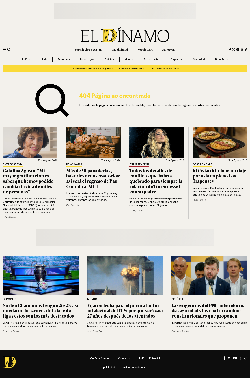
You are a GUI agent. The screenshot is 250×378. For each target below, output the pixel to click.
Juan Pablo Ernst (95, 331)
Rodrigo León (72, 205)
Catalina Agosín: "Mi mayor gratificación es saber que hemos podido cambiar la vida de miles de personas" (28, 181)
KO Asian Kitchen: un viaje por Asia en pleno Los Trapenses (219, 175)
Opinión (109, 59)
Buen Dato (221, 59)
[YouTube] (237, 49)
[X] (229, 358)
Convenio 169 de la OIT (132, 68)
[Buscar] (9, 49)
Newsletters (145, 49)
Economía (64, 59)
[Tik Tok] (245, 358)
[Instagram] (242, 49)
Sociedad (199, 59)
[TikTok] (246, 49)
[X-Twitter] (233, 49)
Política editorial (149, 358)
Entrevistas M (13, 164)
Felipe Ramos (9, 217)
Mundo (129, 59)
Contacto (124, 358)
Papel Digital (120, 49)
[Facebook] (230, 49)
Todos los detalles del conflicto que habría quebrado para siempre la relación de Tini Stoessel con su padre (155, 181)
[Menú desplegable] (4, 49)
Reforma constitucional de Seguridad (92, 68)
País (44, 59)
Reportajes (87, 59)
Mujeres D (168, 49)
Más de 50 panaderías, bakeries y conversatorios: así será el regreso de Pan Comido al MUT (93, 178)
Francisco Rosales (11, 331)
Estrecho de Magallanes (165, 68)
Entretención (151, 59)
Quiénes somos (99, 358)
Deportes (176, 59)
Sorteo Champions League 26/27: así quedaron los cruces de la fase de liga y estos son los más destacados (40, 310)
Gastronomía (202, 164)
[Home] (125, 34)
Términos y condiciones (134, 367)
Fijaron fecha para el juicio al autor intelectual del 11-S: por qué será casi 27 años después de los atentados (125, 310)
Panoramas (74, 164)
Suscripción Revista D (88, 49)
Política (26, 59)
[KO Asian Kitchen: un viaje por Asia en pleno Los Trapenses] (220, 142)
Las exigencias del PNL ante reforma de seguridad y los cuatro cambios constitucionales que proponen (208, 310)
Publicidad (109, 367)
